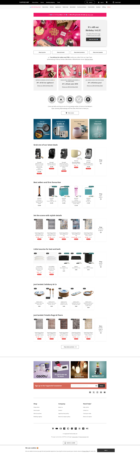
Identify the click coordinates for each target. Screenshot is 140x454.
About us (60, 407)
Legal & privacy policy (63, 413)
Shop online (36, 407)
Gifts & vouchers (38, 413)
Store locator (37, 410)
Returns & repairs (87, 416)
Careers (60, 410)
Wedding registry (38, 416)
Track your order (87, 413)
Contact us (85, 410)
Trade (59, 3)
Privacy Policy (85, 451)
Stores (42, 2)
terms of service (83, 437)
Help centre (86, 407)
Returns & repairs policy (64, 416)
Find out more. (89, 59)
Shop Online (35, 2)
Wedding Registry (50, 2)
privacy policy (75, 437)
